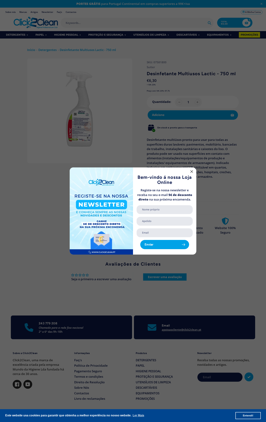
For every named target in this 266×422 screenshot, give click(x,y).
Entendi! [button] (248, 415)
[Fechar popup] (191, 171)
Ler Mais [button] (138, 415)
